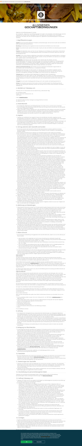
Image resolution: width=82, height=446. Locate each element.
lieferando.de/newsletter (39, 357)
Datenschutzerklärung (47, 375)
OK (26, 441)
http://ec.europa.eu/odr (35, 346)
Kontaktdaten (46, 6)
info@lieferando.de (23, 97)
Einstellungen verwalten (45, 436)
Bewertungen (37, 6)
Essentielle (39, 441)
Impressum (54, 6)
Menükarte (29, 6)
